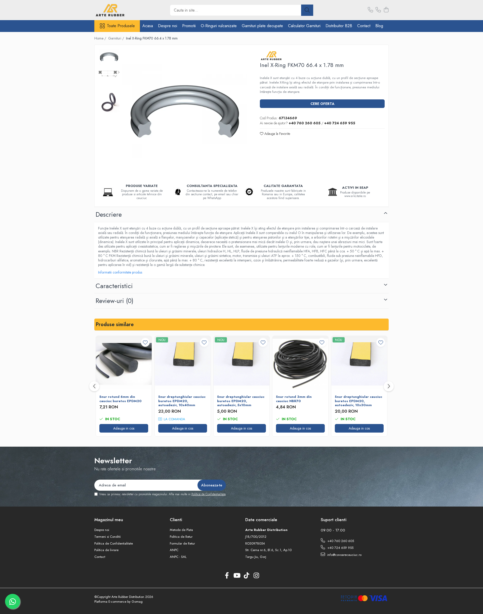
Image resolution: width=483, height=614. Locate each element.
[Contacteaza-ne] (370, 10)
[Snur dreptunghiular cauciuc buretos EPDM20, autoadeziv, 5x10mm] (241, 364)
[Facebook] (226, 575)
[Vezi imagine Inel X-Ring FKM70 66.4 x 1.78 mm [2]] (109, 102)
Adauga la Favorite (276, 133)
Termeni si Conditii (107, 536)
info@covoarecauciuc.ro (343, 554)
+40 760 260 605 (340, 541)
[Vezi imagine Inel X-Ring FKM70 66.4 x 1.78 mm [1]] (109, 74)
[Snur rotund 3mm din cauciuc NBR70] (300, 364)
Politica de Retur (181, 536)
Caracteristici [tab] (114, 286)
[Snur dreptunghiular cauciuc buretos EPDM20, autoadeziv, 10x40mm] (183, 364)
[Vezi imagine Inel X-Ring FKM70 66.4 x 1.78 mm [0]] (109, 56)
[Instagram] (256, 575)
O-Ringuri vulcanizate (219, 26)
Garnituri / (116, 38)
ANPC (174, 550)
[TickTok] (246, 575)
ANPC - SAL (178, 557)
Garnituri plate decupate (262, 26)
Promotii (189, 26)
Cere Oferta (322, 103)
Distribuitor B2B (339, 26)
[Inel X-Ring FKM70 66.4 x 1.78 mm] (184, 111)
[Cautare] (307, 10)
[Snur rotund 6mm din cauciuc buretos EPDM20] (124, 364)
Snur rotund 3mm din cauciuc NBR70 (294, 399)
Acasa (147, 26)
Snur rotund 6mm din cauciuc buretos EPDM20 (120, 399)
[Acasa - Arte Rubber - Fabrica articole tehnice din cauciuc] (119, 10)
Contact (363, 26)
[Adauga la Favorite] (145, 342)
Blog (379, 26)
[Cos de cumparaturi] (386, 10)
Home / (100, 38)
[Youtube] (236, 575)
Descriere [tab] (109, 214)
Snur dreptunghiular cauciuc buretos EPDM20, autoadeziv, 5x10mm (240, 401)
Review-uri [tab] (114, 300)
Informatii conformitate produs (120, 272)
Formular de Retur (182, 543)
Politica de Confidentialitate (208, 494)
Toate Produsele (121, 26)
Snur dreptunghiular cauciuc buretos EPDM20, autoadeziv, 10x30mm (358, 401)
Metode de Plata (181, 530)
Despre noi (167, 26)
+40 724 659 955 (339, 547)
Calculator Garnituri (304, 26)
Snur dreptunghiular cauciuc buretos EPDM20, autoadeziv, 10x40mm (182, 401)
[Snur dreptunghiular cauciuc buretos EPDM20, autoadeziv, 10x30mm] (359, 364)
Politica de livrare (106, 550)
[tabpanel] (184, 111)
